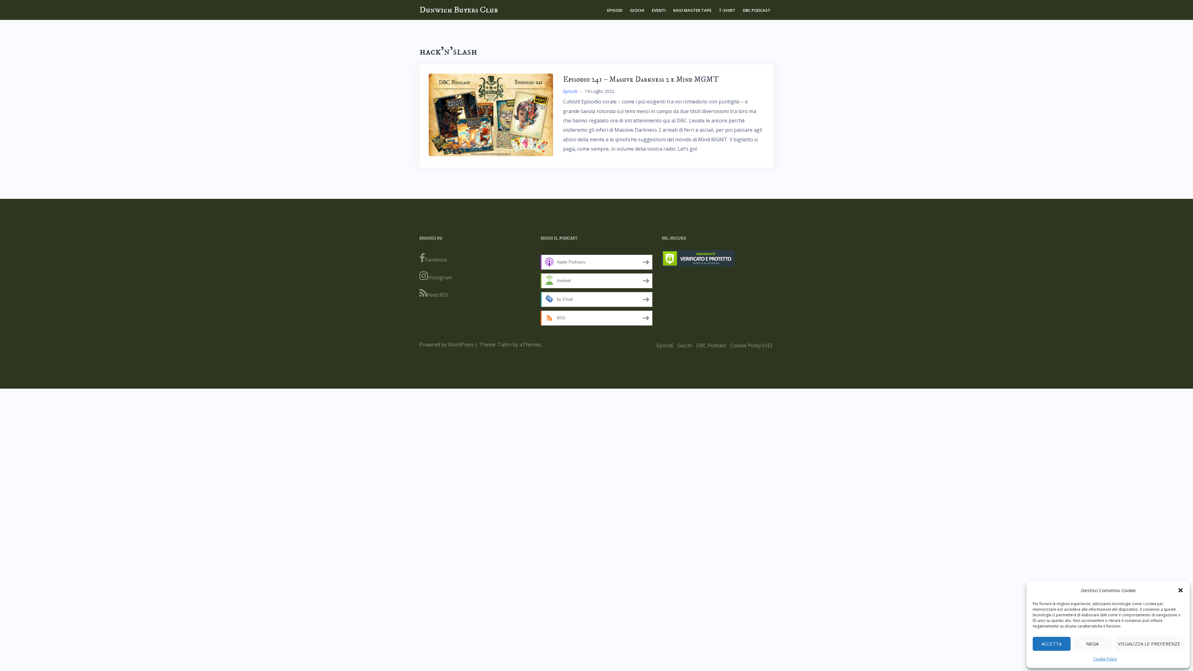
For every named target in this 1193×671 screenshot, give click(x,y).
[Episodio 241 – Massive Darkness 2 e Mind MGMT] (491, 114)
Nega (1092, 644)
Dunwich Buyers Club (458, 9)
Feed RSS (437, 294)
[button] (1180, 590)
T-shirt (727, 10)
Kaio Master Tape (692, 10)
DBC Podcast (756, 10)
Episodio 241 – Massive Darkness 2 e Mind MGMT (641, 79)
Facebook (436, 259)
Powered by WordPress (446, 344)
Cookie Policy (1105, 659)
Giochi (637, 10)
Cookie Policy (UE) (751, 345)
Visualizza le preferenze (1149, 644)
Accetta (1051, 644)
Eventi (659, 10)
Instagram (440, 277)
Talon (504, 344)
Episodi (615, 10)
